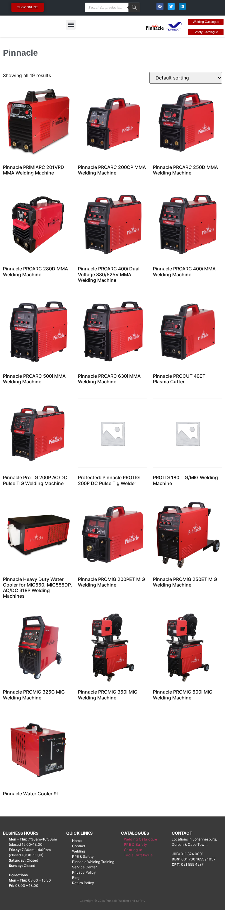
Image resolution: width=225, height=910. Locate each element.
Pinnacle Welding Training (93, 862)
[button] (71, 25)
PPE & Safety (83, 856)
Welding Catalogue (140, 839)
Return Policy (83, 883)
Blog (75, 877)
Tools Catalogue (138, 855)
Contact (78, 846)
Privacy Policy (84, 872)
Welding (78, 851)
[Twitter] (171, 6)
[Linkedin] (182, 6)
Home (77, 840)
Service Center (84, 867)
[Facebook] (159, 6)
